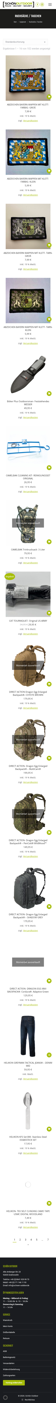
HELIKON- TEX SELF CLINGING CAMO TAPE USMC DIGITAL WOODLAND (28, 1213)
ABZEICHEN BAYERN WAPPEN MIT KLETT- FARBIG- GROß (28, 106)
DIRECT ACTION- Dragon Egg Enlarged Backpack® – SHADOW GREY (28, 916)
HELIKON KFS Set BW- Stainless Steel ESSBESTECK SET (28, 1138)
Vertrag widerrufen (14, 1383)
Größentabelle (9, 1332)
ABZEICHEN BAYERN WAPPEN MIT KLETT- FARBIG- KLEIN (28, 180)
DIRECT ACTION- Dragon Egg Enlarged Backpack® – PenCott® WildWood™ (28, 842)
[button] (49, 96)
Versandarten (8, 1363)
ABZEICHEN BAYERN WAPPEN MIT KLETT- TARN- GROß (28, 254)
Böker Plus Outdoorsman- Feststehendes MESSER (28, 403)
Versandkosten (30, 120)
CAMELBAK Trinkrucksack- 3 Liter (28, 549)
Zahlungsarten (9, 1375)
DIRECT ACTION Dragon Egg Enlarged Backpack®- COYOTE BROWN (28, 693)
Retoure (6, 1338)
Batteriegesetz (9, 1357)
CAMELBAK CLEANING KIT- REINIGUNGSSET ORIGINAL (28, 477)
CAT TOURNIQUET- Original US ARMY (28, 620)
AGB (5, 1351)
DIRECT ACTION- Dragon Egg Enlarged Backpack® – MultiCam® (28, 767)
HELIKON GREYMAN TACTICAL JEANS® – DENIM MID (28, 1064)
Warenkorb (7, 1320)
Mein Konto (8, 1326)
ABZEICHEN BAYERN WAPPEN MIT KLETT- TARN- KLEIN (28, 328)
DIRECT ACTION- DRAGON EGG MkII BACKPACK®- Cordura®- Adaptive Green (28, 990)
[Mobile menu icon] (50, 5)
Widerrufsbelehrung (11, 1369)
